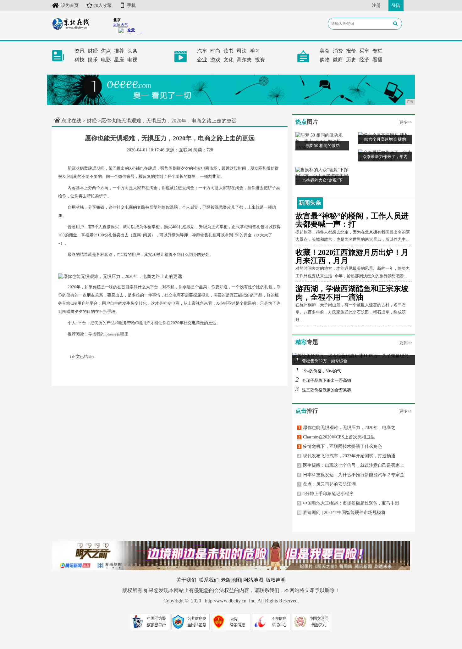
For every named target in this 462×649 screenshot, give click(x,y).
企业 (202, 59)
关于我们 (186, 580)
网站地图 (253, 580)
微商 (338, 59)
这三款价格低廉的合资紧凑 (323, 389)
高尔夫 (244, 59)
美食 (325, 51)
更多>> (405, 122)
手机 (131, 5)
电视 (132, 59)
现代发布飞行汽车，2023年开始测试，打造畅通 (346, 456)
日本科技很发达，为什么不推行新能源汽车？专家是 (351, 474)
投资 (260, 59)
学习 (255, 51)
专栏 (377, 51)
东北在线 (71, 120)
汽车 (202, 51)
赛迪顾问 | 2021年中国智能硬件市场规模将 (341, 512)
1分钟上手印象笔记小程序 (326, 493)
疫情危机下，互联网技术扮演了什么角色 (340, 446)
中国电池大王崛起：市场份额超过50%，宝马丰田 (348, 503)
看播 (377, 59)
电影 (106, 59)
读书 (228, 51)
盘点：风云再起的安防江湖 (327, 484)
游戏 (215, 59)
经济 (364, 59)
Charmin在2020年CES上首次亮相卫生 (336, 437)
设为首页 (70, 5)
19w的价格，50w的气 (318, 371)
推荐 (119, 51)
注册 (376, 5)
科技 (79, 59)
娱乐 (93, 59)
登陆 (396, 5)
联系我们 (209, 580)
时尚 (215, 51)
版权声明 (276, 580)
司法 (242, 51)
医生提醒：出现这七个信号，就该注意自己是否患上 (351, 465)
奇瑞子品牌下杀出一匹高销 (323, 380)
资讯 (79, 51)
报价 (351, 51)
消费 (338, 51)
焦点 (106, 51)
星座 (119, 59)
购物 (325, 59)
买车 (364, 51)
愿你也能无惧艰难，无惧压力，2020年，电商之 (346, 427)
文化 (228, 59)
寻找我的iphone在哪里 (108, 334)
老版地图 (231, 580)
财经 (93, 51)
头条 (132, 51)
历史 (351, 59)
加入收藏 (103, 5)
